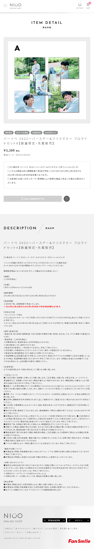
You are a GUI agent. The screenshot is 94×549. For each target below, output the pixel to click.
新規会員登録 (54, 520)
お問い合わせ (33, 532)
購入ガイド (38, 528)
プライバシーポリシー (14, 532)
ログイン (78, 520)
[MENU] (5, 5)
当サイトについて (23, 528)
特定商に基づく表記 (69, 528)
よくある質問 (51, 528)
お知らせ (9, 528)
